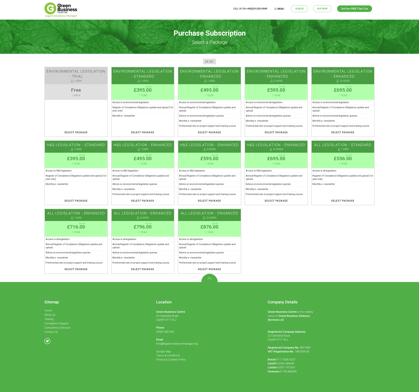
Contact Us (51, 331)
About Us (49, 314)
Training (49, 319)
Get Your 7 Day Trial (354, 8)
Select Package (76, 132)
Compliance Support (56, 323)
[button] (279, 8)
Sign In (299, 8)
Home (48, 310)
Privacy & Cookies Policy (171, 359)
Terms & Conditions (168, 355)
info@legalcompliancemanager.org (177, 343)
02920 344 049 (165, 331)
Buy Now (322, 8)
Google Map (163, 351)
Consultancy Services (57, 327)
